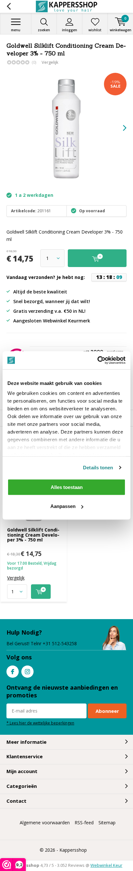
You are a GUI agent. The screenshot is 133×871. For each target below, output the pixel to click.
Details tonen (98, 467)
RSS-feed (84, 822)
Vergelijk (50, 62)
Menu (15, 30)
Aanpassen (63, 506)
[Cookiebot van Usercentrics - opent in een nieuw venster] (97, 360)
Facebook (12, 671)
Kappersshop (73, 850)
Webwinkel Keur (106, 865)
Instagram (27, 671)
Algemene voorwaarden (45, 822)
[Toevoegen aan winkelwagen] (41, 591)
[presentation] (120, 127)
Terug (8, 6)
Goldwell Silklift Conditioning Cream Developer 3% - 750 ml (33, 535)
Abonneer (107, 711)
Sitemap (107, 822)
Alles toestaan (67, 487)
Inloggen (69, 30)
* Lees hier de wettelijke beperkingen (40, 722)
